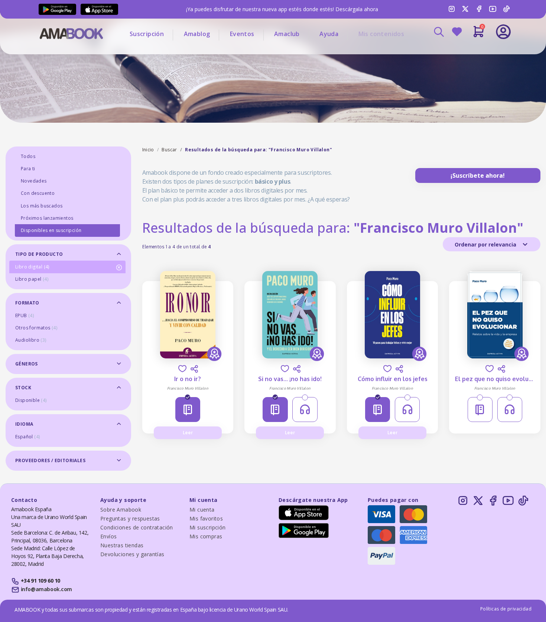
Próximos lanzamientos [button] (47, 218)
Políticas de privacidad (506, 609)
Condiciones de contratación (136, 527)
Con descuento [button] (38, 193)
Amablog (197, 34)
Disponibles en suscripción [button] (51, 230)
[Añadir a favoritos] (182, 368)
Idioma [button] (24, 424)
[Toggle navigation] (472, 52)
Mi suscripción (207, 527)
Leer (188, 432)
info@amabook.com (46, 589)
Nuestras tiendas (121, 545)
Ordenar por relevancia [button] (486, 244)
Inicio (148, 149)
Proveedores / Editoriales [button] (50, 460)
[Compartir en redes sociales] (194, 368)
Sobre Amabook (120, 509)
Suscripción (147, 34)
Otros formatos (36, 328)
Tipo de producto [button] (39, 254)
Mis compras (205, 536)
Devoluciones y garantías (132, 554)
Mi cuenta (202, 509)
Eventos (242, 34)
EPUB (24, 315)
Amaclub (287, 34)
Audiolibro (30, 340)
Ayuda (328, 34)
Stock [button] (23, 387)
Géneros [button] (26, 364)
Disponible (31, 400)
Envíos (108, 536)
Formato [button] (27, 303)
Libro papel (31, 279)
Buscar (169, 149)
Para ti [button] (28, 168)
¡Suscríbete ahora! (478, 175)
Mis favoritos (206, 518)
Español (27, 437)
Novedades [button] (34, 181)
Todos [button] (28, 156)
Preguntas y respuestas (130, 518)
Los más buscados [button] (41, 206)
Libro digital (32, 267)
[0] (478, 34)
